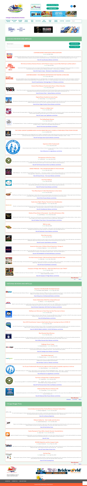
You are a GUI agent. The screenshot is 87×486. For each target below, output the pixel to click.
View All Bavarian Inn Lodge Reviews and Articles (51, 151)
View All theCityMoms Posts (46, 427)
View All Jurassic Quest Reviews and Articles (47, 242)
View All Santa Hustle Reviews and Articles (47, 264)
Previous (69, 399)
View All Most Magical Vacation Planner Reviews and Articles (46, 104)
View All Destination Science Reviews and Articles (47, 231)
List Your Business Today (52, 5)
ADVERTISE (7, 481)
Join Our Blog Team (74, 46)
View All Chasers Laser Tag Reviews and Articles (46, 115)
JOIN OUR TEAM (22, 481)
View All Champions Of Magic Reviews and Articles (47, 275)
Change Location (52, 8)
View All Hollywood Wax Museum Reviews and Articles (48, 395)
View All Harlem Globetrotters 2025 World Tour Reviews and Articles (46, 307)
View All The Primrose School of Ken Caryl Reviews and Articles (47, 164)
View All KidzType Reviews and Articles (47, 318)
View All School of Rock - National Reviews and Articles (48, 93)
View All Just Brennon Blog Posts (46, 416)
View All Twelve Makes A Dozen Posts (46, 449)
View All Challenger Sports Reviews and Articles (47, 351)
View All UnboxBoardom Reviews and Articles (47, 209)
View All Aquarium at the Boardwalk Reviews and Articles (47, 295)
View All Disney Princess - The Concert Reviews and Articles (46, 175)
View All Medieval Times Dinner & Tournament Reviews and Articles (46, 220)
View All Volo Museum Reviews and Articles (46, 198)
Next (80, 279)
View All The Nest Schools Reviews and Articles (46, 186)
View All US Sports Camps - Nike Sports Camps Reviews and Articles (48, 70)
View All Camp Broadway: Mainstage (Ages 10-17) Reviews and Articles (48, 82)
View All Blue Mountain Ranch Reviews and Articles (46, 340)
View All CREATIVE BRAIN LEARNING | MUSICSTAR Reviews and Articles (46, 329)
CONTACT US (14, 481)
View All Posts (45, 438)
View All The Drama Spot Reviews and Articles (47, 126)
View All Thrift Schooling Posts (47, 460)
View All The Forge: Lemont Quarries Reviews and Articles (46, 137)
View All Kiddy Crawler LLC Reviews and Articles (47, 362)
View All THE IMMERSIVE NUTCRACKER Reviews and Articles (47, 253)
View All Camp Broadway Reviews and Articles (47, 59)
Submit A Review (74, 43)
